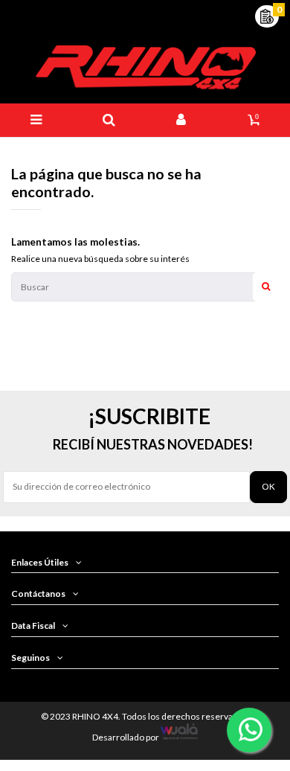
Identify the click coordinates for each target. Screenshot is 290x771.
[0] (267, 14)
